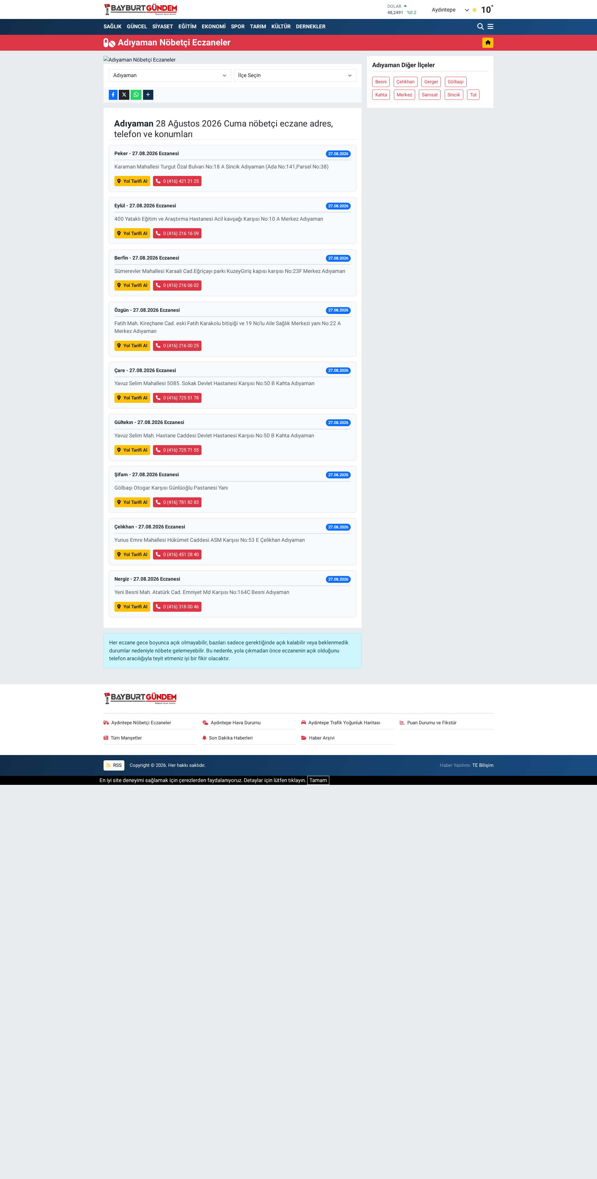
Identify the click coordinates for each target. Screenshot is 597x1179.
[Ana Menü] (489, 27)
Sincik (453, 95)
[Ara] (481, 27)
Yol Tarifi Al (135, 181)
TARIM (258, 26)
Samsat (430, 95)
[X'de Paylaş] (124, 95)
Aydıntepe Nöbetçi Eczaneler (141, 722)
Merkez (404, 95)
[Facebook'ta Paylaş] (113, 95)
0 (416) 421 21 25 (181, 181)
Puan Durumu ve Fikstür (431, 722)
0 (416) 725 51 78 (181, 398)
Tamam (318, 780)
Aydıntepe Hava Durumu (236, 722)
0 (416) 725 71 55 (181, 450)
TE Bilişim (482, 765)
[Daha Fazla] (148, 95)
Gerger (431, 82)
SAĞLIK (113, 26)
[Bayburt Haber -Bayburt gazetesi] (141, 9)
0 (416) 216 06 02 (181, 285)
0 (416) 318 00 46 (181, 607)
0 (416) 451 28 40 (181, 554)
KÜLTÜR (281, 26)
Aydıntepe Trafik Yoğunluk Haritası (344, 722)
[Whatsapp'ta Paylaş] (136, 95)
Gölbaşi (456, 82)
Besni (381, 82)
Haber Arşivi (322, 738)
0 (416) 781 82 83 (181, 502)
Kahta (381, 95)
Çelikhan (405, 82)
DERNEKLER (311, 26)
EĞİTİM (187, 26)
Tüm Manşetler (126, 738)
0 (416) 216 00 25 (181, 345)
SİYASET (162, 26)
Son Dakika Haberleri (231, 738)
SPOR (238, 26)
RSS (117, 765)
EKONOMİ (214, 26)
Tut (473, 95)
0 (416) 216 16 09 (181, 233)
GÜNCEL (137, 26)
